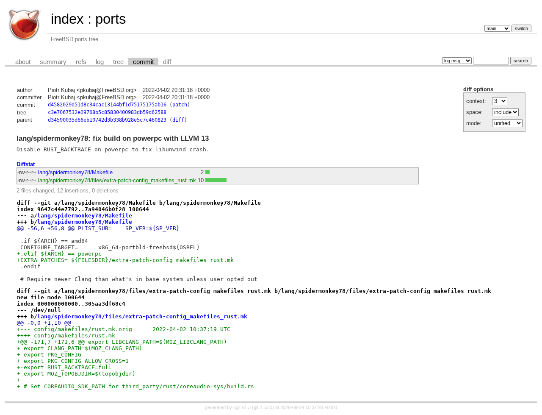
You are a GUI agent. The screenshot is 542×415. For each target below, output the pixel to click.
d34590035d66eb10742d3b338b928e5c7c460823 (107, 120)
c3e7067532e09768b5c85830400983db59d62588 (107, 112)
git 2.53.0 (263, 407)
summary (53, 61)
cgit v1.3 (242, 407)
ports (110, 19)
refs (81, 61)
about (22, 61)
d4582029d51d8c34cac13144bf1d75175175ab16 (107, 105)
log (100, 61)
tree (118, 61)
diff (167, 61)
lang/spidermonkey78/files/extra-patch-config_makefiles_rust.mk (117, 180)
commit (143, 61)
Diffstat (26, 164)
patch (179, 105)
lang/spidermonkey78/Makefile (75, 172)
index (67, 19)
